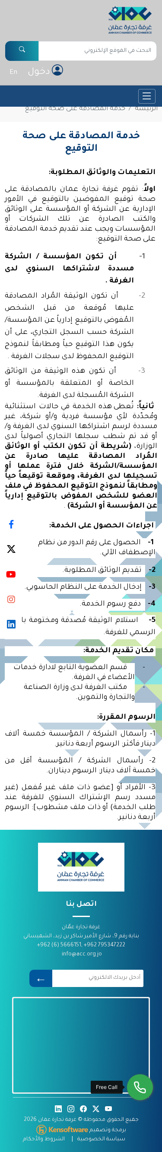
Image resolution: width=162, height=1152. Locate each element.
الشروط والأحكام (44, 1139)
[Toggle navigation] (147, 96)
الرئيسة (146, 109)
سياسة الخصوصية (101, 1139)
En (13, 72)
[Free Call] (140, 1087)
